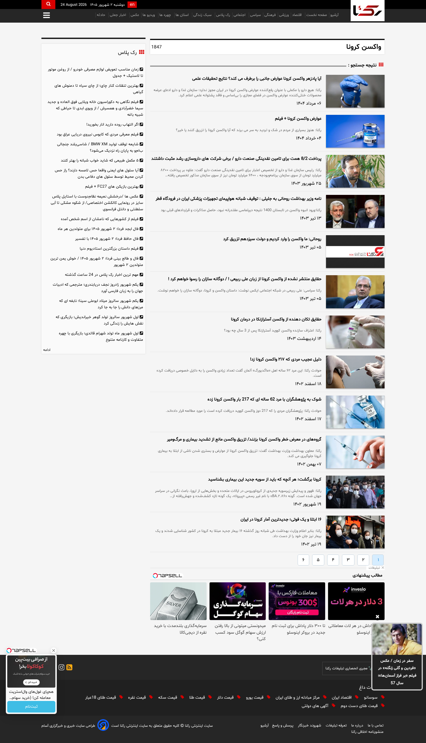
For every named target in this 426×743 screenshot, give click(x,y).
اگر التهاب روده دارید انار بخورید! (112, 124)
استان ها (183, 15)
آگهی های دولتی (315, 706)
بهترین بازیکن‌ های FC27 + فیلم (112, 186)
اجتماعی (240, 15)
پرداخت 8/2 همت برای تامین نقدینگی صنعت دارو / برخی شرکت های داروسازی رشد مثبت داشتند (236, 159)
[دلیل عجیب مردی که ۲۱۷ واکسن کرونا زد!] (355, 372)
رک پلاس (223, 15)
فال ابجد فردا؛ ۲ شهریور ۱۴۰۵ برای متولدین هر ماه (98, 229)
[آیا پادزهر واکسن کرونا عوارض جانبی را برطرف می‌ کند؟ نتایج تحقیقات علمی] (355, 91)
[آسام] (103, 726)
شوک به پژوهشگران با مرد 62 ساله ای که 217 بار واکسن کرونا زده (264, 399)
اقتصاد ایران (342, 697)
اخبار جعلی (118, 15)
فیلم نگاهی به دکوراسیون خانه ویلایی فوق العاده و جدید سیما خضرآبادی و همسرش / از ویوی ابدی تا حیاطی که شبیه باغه (95, 108)
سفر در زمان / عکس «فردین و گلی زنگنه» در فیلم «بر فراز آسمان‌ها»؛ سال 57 (397, 672)
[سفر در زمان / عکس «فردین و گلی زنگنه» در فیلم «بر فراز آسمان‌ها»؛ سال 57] (397, 639)
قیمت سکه (168, 697)
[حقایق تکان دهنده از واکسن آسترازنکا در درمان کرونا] (355, 332)
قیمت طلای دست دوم (360, 706)
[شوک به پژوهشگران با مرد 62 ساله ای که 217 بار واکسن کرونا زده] (355, 412)
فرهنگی (270, 15)
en (132, 5)
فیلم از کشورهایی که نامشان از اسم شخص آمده (100, 219)
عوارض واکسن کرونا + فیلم (298, 119)
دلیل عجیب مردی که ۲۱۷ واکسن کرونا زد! (285, 359)
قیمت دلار (226, 697)
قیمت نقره (137, 697)
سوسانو (371, 697)
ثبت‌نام (31, 707)
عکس (135, 15)
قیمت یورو (255, 697)
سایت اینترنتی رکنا (198, 725)
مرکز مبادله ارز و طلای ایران (298, 697)
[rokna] (368, 10)
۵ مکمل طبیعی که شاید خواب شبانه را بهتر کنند (100, 160)
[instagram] (61, 668)
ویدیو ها (149, 15)
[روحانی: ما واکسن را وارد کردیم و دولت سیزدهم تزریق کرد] (355, 251)
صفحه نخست (316, 15)
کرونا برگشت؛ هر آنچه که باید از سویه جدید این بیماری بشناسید (264, 479)
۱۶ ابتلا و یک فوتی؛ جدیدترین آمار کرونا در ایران (281, 520)
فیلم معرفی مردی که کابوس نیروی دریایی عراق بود (98, 134)
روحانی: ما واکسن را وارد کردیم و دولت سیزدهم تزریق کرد (272, 239)
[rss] (68, 668)
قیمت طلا (197, 697)
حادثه (101, 15)
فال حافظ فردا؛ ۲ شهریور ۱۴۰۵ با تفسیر (107, 239)
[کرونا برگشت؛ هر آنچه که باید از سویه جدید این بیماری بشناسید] (355, 492)
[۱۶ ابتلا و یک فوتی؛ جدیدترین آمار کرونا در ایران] (355, 532)
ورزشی (284, 15)
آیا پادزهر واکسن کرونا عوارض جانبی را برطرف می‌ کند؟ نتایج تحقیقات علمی (256, 79)
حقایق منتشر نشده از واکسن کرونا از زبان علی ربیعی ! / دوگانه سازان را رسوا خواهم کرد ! (244, 279)
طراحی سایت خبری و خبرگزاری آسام (68, 725)
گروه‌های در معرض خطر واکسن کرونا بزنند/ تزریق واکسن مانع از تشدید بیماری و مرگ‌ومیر (244, 439)
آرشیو (334, 15)
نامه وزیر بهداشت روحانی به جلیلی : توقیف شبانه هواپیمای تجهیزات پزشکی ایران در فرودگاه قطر (238, 199)
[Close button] (54, 650)
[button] (46, 16)
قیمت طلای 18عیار (101, 697)
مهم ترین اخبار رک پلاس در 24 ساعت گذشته (102, 275)
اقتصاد (297, 15)
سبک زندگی (203, 15)
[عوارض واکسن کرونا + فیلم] (355, 131)
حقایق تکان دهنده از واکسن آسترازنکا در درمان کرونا (276, 319)
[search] (48, 4)
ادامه (46, 350)
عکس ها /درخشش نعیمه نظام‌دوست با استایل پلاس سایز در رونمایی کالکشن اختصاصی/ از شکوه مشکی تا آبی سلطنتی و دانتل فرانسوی (97, 203)
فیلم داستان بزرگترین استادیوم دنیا (109, 248)
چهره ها (165, 15)
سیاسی (255, 15)
